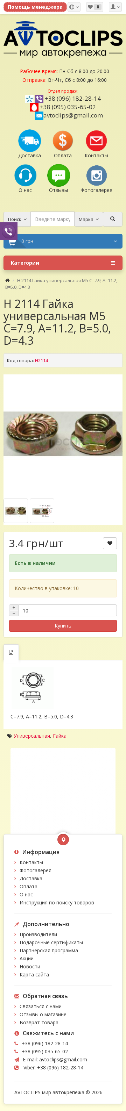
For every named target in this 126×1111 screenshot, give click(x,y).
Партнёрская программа (49, 950)
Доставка (31, 878)
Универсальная (32, 735)
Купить (63, 625)
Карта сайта (34, 974)
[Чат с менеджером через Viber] (9, 231)
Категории (25, 262)
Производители (38, 934)
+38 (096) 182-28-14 (73, 98)
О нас (26, 894)
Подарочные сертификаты (51, 942)
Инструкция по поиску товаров (57, 902)
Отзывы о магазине (43, 1014)
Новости (30, 966)
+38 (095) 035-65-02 (68, 107)
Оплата (28, 886)
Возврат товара (39, 1022)
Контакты (31, 862)
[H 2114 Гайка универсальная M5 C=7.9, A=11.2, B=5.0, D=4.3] (63, 433)
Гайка (59, 735)
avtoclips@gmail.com (73, 115)
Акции (27, 958)
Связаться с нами (41, 1006)
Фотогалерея (35, 870)
